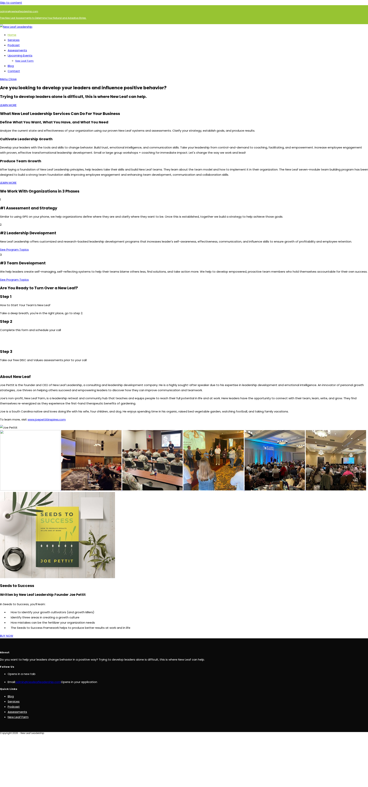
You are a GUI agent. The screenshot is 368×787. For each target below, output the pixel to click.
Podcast (14, 707)
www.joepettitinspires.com (47, 419)
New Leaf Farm (18, 717)
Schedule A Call (11, 343)
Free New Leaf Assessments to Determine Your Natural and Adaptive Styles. (43, 18)
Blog (11, 696)
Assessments (17, 712)
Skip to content (11, 3)
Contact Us (8, 338)
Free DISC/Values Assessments (22, 368)
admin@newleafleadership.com (19, 11)
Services (14, 701)
